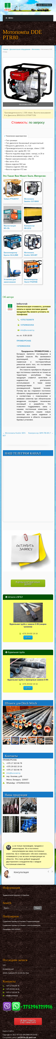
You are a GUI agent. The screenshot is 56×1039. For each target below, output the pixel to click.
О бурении (25, 895)
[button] (51, 708)
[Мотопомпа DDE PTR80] (28, 83)
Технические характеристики (16, 136)
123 (4, 965)
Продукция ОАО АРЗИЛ (11, 929)
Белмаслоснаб (8, 969)
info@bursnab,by (12, 996)
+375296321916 (23, 346)
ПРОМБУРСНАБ (24, 341)
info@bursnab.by (27, 330)
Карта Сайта (8, 1031)
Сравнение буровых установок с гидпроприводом (21, 921)
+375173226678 (27, 320)
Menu (10, 18)
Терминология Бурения (11, 895)
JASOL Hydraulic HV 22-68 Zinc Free (16, 973)
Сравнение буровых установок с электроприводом (21, 925)
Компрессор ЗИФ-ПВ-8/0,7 (40, 433)
